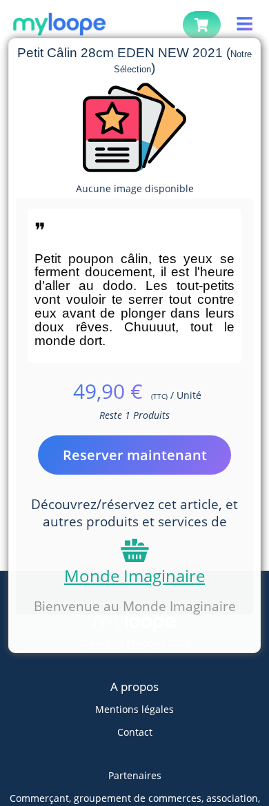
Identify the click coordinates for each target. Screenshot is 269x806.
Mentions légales (134, 709)
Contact (134, 731)
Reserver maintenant (135, 455)
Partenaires (134, 775)
